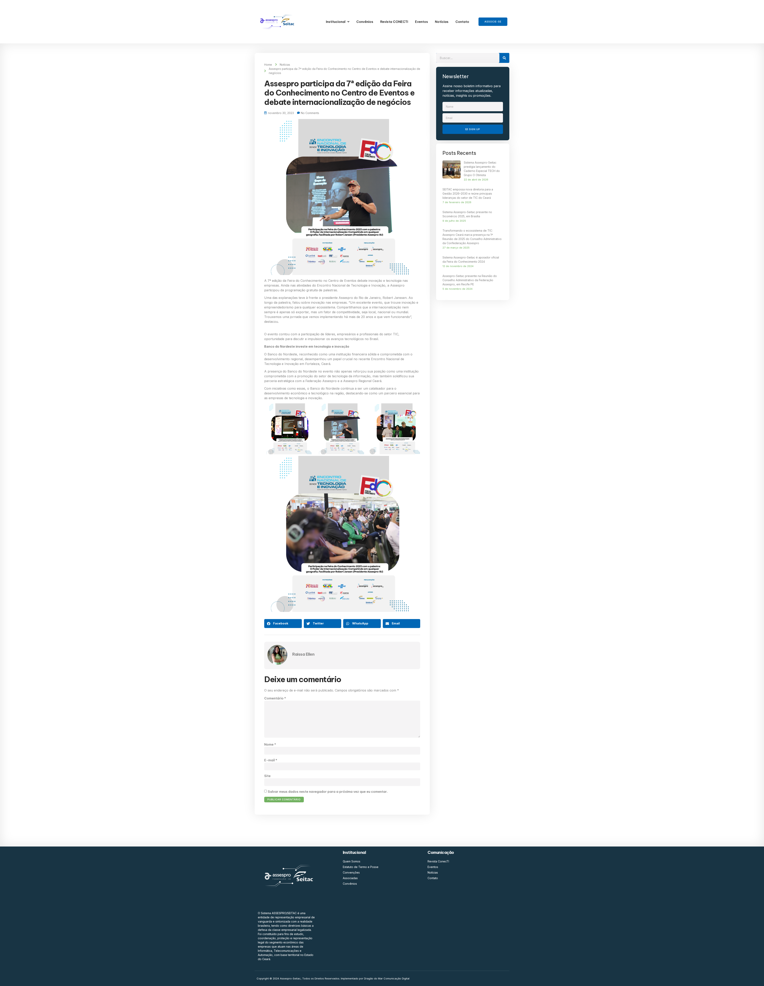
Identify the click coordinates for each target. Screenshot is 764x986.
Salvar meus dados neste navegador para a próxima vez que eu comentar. (328, 792)
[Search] (504, 58)
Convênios (364, 22)
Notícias (441, 22)
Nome (270, 744)
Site (267, 776)
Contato (462, 22)
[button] (283, 623)
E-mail (270, 760)
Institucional (335, 22)
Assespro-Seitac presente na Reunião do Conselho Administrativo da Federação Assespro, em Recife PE (469, 280)
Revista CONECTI (394, 22)
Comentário (275, 698)
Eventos (421, 22)
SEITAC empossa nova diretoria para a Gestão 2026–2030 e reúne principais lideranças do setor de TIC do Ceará (467, 193)
